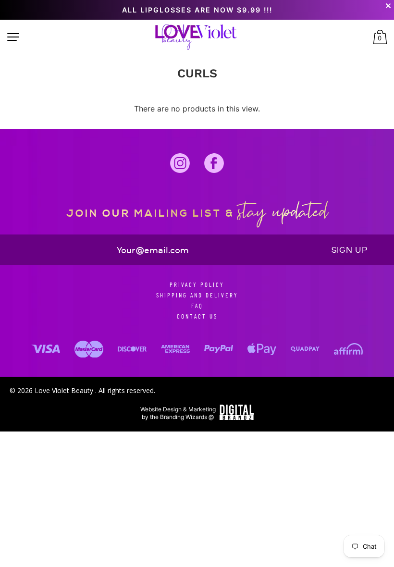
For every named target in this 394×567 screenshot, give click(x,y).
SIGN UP (350, 250)
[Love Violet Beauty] (196, 37)
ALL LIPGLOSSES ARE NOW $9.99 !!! (197, 10)
